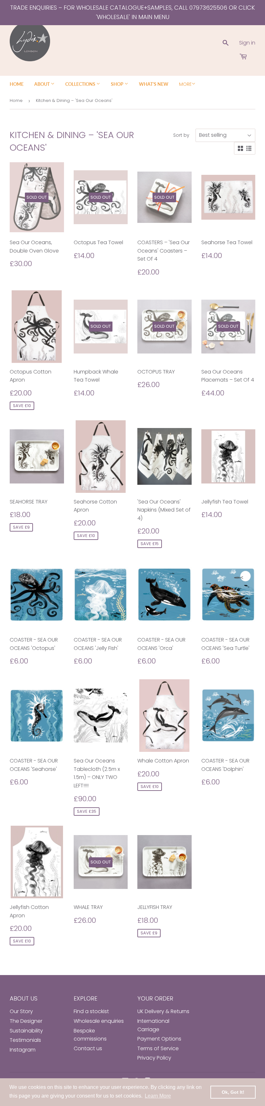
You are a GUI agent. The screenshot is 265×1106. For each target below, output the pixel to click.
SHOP (117, 84)
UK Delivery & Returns (163, 1011)
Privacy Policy (154, 1057)
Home (16, 100)
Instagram (23, 1049)
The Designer (26, 1021)
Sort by (181, 135)
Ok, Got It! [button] (233, 1092)
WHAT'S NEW (153, 84)
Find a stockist (91, 1011)
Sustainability (26, 1030)
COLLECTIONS (80, 84)
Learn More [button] (158, 1096)
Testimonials (25, 1040)
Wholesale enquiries (99, 1021)
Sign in (247, 42)
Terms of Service (158, 1048)
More (185, 84)
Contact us (88, 1048)
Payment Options (159, 1038)
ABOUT (42, 84)
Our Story (21, 1011)
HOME (17, 84)
